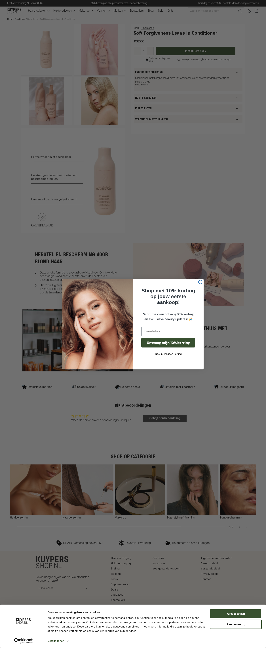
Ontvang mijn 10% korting (168, 342)
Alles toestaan (236, 613)
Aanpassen (234, 624)
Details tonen (55, 640)
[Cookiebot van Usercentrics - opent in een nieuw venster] (23, 641)
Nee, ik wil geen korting (168, 353)
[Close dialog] (200, 282)
